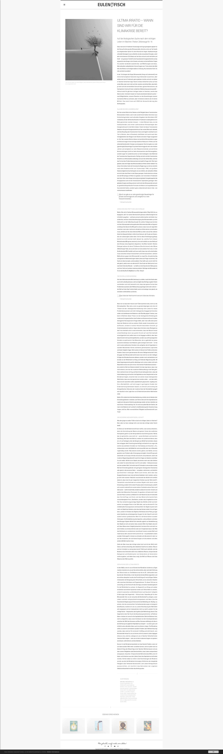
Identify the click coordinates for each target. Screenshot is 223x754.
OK (213, 752)
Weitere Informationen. (53, 752)
